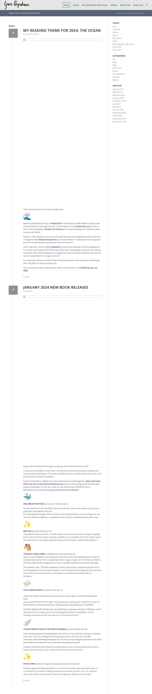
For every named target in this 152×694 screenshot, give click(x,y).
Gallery (115, 32)
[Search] (147, 5)
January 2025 (118, 89)
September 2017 (119, 118)
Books (30, 34)
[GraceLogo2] (16, 5)
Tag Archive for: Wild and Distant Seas (24, 13)
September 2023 (119, 101)
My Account (117, 38)
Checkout (117, 29)
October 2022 (118, 110)
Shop (115, 41)
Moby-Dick (81, 226)
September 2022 (119, 113)
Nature (36, 34)
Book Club (117, 47)
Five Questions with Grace (123, 44)
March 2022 (117, 115)
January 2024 (118, 98)
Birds (115, 62)
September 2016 (119, 121)
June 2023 (117, 107)
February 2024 (119, 95)
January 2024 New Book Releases (55, 287)
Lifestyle (116, 77)
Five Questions (119, 74)
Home (115, 35)
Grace (27, 277)
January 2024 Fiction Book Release (63, 490)
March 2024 (117, 92)
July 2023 (116, 104)
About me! (117, 50)
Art (114, 59)
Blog (25, 34)
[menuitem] (67, 5)
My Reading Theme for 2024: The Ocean (62, 30)
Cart (114, 26)
